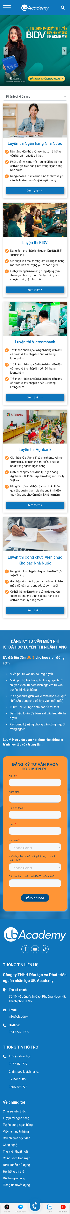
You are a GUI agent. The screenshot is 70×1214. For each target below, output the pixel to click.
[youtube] (35, 949)
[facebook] (25, 949)
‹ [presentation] (6, 51)
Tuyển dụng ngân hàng (18, 1125)
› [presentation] (64, 51)
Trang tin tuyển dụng (16, 1185)
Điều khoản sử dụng (16, 1165)
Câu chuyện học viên (16, 1138)
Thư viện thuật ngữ (15, 1151)
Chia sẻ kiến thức (14, 1111)
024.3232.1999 (19, 1032)
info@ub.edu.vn (19, 1016)
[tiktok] (45, 949)
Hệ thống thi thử (13, 1171)
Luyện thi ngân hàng (16, 1118)
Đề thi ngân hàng (14, 1178)
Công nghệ (10, 1145)
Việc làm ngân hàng (16, 1131)
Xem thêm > (35, 190)
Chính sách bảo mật (16, 1158)
